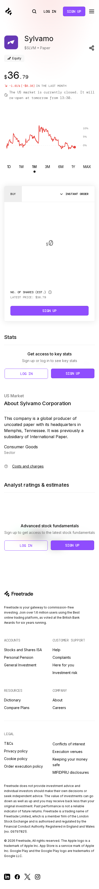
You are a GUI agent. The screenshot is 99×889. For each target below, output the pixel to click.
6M (60, 166)
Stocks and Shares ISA (23, 650)
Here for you (63, 665)
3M (47, 166)
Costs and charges (28, 466)
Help (56, 650)
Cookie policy (15, 758)
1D (9, 166)
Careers (59, 707)
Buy (13, 194)
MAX (87, 166)
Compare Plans (16, 707)
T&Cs (8, 743)
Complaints (62, 657)
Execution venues (67, 751)
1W (21, 166)
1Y (73, 166)
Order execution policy (23, 766)
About (57, 700)
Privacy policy (16, 751)
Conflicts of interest (69, 744)
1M (34, 166)
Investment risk (65, 672)
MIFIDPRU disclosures (71, 772)
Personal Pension (18, 657)
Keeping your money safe (70, 762)
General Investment (20, 665)
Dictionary (12, 700)
